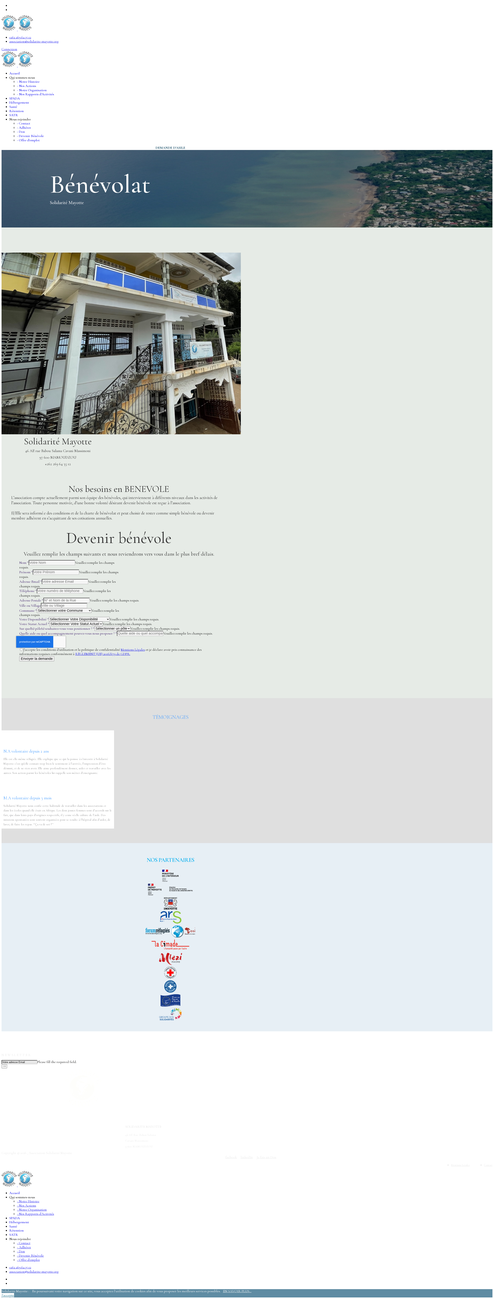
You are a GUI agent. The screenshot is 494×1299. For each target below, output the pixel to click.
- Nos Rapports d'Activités (35, 94)
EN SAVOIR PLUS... (237, 1291)
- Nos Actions (26, 86)
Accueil (14, 73)
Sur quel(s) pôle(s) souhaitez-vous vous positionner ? (57, 628)
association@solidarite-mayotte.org (34, 41)
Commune (28, 610)
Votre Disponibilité (34, 619)
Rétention (16, 111)
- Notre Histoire (28, 81)
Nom (24, 562)
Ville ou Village (30, 605)
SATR (13, 115)
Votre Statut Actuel (34, 624)
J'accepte (8, 1295)
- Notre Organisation (32, 90)
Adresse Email (30, 581)
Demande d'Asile (170, 148)
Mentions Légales (133, 649)
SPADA (14, 98)
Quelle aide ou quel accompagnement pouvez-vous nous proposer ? (68, 633)
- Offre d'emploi (28, 140)
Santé (13, 107)
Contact (488, 1165)
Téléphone (28, 591)
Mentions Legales (460, 1165)
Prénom (26, 572)
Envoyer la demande (37, 659)
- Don (21, 131)
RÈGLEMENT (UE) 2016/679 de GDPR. (102, 654)
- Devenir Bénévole (30, 136)
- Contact (23, 123)
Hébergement (19, 102)
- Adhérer (24, 127)
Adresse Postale (31, 600)
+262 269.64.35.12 (20, 37)
